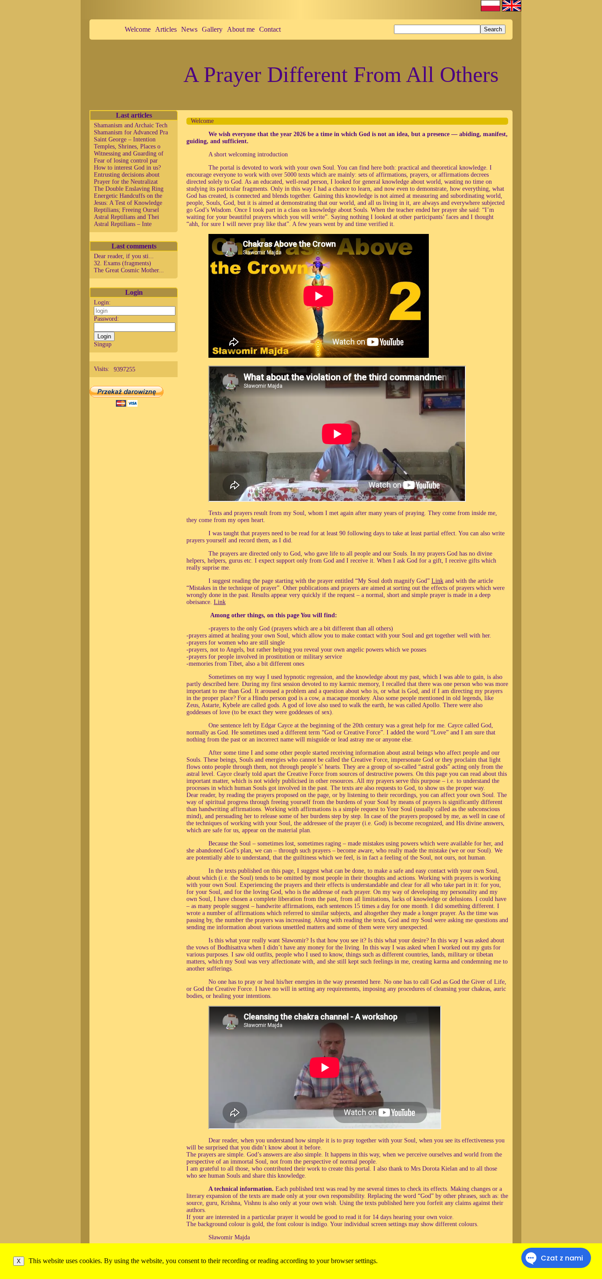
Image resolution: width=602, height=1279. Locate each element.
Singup (102, 344)
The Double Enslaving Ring (129, 188)
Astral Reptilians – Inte (123, 224)
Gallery (212, 29)
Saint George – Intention (125, 139)
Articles (166, 29)
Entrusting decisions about (127, 174)
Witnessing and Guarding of (129, 153)
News (189, 29)
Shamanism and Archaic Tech (130, 125)
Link (437, 581)
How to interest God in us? (127, 167)
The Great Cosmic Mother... (129, 270)
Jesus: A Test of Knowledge (128, 203)
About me (241, 29)
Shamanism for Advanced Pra (131, 132)
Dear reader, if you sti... (124, 256)
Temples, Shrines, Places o (127, 146)
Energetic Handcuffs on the (128, 196)
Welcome (138, 29)
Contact (270, 29)
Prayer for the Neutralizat (126, 181)
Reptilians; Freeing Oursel (126, 210)
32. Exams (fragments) (122, 263)
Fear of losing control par (126, 160)
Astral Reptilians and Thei (126, 217)
